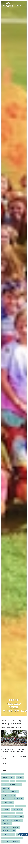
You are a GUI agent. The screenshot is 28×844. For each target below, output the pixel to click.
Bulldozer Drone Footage (11, 784)
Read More (5, 763)
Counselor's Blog (9, 830)
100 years (6, 774)
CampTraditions (8, 813)
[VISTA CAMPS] (8, 5)
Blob (12, 781)
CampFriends (20, 806)
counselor (6, 823)
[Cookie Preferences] (2, 842)
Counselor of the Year (10, 827)
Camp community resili (10, 791)
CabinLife (6, 788)
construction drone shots (12, 820)
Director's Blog (16, 838)
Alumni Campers (8, 777)
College (5, 816)
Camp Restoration (9, 795)
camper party (18, 799)
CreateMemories (8, 834)
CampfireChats (7, 806)
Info (18, 5)
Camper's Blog (7, 802)
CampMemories (17, 809)
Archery (19, 777)
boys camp (21, 781)
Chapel (19, 813)
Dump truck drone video (11, 841)
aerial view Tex (18, 774)
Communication (17, 816)
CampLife (6, 809)
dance (5, 838)
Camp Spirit (6, 799)
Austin (5, 781)
